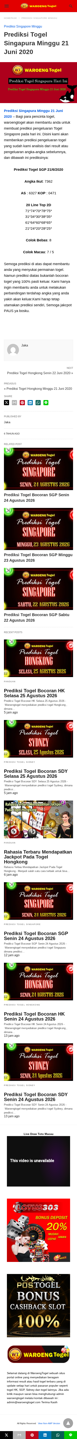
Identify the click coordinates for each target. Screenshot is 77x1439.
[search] (71, 6)
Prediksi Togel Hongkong (22, 1005)
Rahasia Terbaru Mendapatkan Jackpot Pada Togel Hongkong (38, 856)
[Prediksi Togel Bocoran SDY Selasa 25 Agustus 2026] (38, 739)
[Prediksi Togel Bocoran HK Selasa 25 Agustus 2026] (38, 658)
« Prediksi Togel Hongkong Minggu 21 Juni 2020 (38, 388)
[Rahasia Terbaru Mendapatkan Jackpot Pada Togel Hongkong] (38, 819)
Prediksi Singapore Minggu (39, 18)
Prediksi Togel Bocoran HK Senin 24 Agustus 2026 (34, 1016)
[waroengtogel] (38, 5)
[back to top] (68, 1423)
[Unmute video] (38, 1161)
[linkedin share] (30, 402)
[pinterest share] (22, 402)
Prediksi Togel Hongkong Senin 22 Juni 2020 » (40, 373)
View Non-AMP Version (49, 1423)
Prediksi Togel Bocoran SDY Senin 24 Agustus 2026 (36, 1097)
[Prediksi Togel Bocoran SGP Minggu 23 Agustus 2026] (38, 529)
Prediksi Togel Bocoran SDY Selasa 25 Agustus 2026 (36, 773)
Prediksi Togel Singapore (22, 924)
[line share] (45, 402)
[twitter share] (6, 402)
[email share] (14, 402)
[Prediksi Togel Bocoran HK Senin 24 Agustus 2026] (38, 981)
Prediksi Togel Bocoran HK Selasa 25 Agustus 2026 (34, 693)
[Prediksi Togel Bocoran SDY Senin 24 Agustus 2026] (38, 1062)
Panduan (10, 681)
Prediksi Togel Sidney (19, 762)
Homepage (10, 18)
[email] (19, 1435)
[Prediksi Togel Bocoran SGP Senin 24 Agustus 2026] (38, 469)
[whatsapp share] (38, 402)
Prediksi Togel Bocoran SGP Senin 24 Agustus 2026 (36, 936)
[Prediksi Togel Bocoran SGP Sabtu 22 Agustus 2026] (38, 589)
